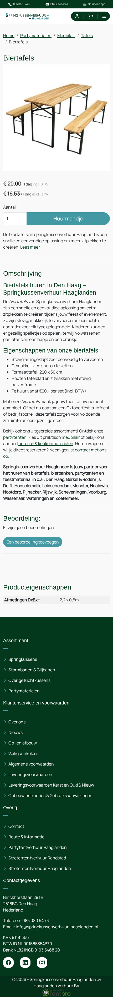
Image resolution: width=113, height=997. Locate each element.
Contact (16, 826)
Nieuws (15, 732)
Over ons (16, 722)
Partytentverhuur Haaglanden (37, 847)
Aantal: (10, 207)
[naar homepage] (27, 16)
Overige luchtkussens (29, 680)
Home (8, 35)
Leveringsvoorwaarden (30, 774)
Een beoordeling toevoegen (33, 542)
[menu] (104, 16)
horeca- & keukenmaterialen (45, 443)
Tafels (87, 35)
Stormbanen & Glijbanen (31, 670)
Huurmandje (68, 218)
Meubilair (66, 35)
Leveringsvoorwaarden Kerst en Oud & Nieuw (51, 785)
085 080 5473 (21, 4)
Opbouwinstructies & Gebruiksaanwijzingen (50, 795)
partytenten (15, 437)
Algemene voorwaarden (31, 764)
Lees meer (30, 247)
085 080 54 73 (35, 920)
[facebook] (8, 962)
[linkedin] (25, 962)
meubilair (71, 437)
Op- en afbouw (22, 743)
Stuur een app (96, 4)
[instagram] (42, 962)
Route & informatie (26, 837)
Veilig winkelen (22, 753)
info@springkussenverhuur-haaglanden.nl (57, 927)
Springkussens (22, 659)
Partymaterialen (36, 35)
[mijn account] (76, 16)
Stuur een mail (59, 4)
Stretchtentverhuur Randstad (37, 858)
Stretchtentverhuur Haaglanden (39, 868)
